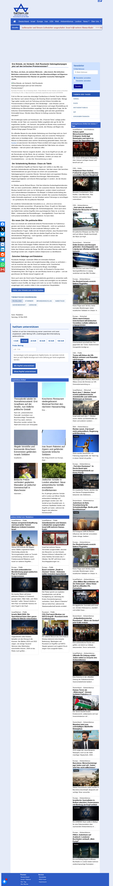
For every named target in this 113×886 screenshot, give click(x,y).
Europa (40, 21)
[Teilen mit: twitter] (2, 229)
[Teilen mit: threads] (2, 239)
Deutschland (24, 21)
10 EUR (24, 341)
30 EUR (42, 341)
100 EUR (60, 341)
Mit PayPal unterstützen (24, 365)
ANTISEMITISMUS (80, 108)
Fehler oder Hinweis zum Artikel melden (28, 290)
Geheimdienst (19, 305)
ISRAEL (76, 99)
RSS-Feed (42, 879)
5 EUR (16, 341)
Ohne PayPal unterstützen (25, 371)
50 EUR (51, 341)
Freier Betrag (17, 345)
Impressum (43, 882)
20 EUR (33, 341)
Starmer (29, 301)
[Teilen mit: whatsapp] (2, 264)
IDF (74, 112)
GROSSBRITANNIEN (81, 116)
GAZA (75, 103)
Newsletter (42, 877)
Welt (57, 21)
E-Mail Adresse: (79, 69)
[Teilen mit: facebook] (2, 224)
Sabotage (60, 301)
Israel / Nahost (26, 879)
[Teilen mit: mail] (2, 269)
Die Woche (24, 884)
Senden (78, 86)
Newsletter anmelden (83, 78)
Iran (46, 21)
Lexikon (78, 21)
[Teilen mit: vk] (2, 244)
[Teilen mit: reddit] (2, 254)
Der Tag (23, 882)
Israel (33, 21)
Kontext (14, 143)
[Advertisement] (56, 46)
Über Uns (95, 21)
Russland (17, 301)
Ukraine (33, 305)
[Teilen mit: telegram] (2, 259)
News (85, 21)
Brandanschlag (44, 301)
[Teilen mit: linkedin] (2, 249)
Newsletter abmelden (83, 81)
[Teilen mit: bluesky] (2, 234)
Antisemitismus (67, 21)
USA (51, 21)
